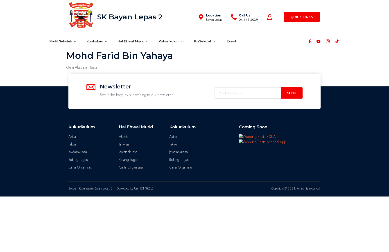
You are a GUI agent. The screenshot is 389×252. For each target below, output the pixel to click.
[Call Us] (234, 17)
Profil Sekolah (60, 41)
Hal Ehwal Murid (131, 41)
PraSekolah (203, 41)
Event (231, 41)
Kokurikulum (169, 41)
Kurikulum (94, 41)
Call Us (244, 15)
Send (291, 93)
